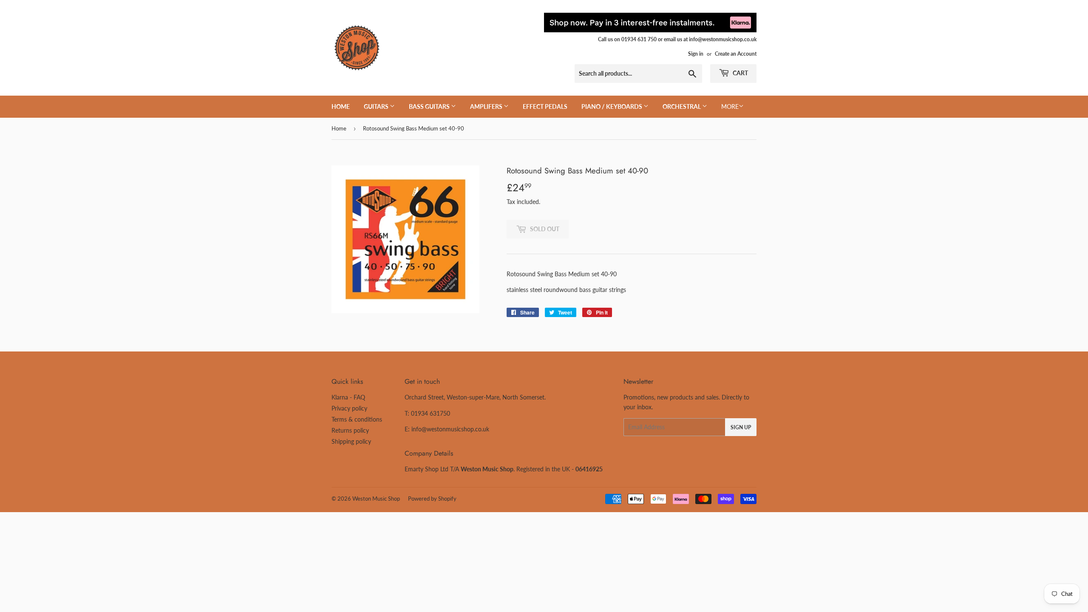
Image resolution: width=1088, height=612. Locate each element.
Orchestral (682, 106)
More (730, 106)
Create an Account (735, 54)
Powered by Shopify (432, 498)
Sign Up (741, 427)
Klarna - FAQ (348, 397)
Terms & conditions (357, 419)
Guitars (377, 106)
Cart (739, 72)
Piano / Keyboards (612, 106)
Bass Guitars (430, 106)
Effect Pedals (545, 106)
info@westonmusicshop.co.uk (450, 429)
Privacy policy (349, 408)
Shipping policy (351, 441)
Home (341, 106)
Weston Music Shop (376, 498)
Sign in (695, 54)
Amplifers (487, 106)
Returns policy (350, 430)
